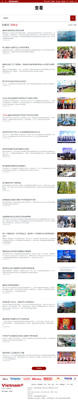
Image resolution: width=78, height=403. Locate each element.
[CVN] (18, 379)
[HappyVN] (50, 379)
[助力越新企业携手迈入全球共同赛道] (66, 52)
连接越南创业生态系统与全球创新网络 (16, 217)
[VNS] (7, 379)
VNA (57, 384)
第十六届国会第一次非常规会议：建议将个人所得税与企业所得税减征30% (28, 235)
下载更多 (39, 368)
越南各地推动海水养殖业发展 (13, 30)
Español (63, 1)
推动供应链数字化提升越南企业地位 (15, 149)
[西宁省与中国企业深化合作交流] (66, 86)
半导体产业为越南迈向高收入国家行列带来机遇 (20, 336)
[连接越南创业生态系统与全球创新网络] (66, 221)
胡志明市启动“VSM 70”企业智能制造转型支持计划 (21, 132)
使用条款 (40, 384)
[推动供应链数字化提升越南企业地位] (66, 154)
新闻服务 (62, 384)
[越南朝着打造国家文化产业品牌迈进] (66, 324)
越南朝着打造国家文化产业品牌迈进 (15, 319)
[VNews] (67, 379)
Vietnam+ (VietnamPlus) (14, 1)
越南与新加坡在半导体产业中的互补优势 (23, 115)
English (53, 1)
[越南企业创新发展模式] (66, 290)
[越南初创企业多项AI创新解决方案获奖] (66, 256)
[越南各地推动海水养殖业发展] (66, 35)
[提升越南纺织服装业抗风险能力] (66, 171)
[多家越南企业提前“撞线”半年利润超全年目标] (66, 204)
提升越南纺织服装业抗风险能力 (14, 166)
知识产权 (33, 384)
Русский (71, 1)
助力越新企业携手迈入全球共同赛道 (15, 47)
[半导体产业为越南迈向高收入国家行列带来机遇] (66, 341)
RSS (45, 384)
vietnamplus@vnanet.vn (40, 396)
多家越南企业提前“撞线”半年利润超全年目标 (19, 200)
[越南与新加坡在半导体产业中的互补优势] (66, 120)
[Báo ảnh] (40, 379)
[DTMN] (28, 379)
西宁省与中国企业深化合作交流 (14, 81)
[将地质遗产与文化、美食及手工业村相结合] (66, 307)
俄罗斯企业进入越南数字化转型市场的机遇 (18, 268)
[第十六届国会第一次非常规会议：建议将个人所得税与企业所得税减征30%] (66, 238)
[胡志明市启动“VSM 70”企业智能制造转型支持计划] (66, 137)
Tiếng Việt (47, 1)
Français (58, 1)
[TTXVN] (60, 379)
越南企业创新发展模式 (10, 285)
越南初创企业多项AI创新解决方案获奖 (16, 251)
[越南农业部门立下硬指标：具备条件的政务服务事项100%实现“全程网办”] (66, 69)
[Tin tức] (73, 379)
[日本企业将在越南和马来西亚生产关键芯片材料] (66, 103)
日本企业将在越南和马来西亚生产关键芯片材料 (20, 98)
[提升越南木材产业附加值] (66, 188)
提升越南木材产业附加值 (11, 183)
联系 (71, 384)
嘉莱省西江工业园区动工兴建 (13, 353)
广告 (67, 384)
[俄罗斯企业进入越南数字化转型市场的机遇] (66, 273)
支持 (49, 384)
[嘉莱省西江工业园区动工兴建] (66, 357)
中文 (67, 1)
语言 (53, 384)
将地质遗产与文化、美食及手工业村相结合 (18, 302)
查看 (39, 7)
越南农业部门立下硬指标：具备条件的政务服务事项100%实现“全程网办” (28, 65)
